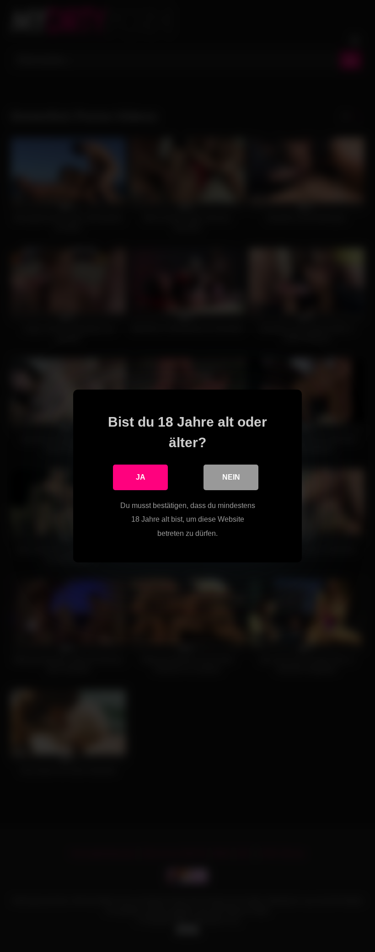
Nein (231, 477)
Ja (140, 477)
